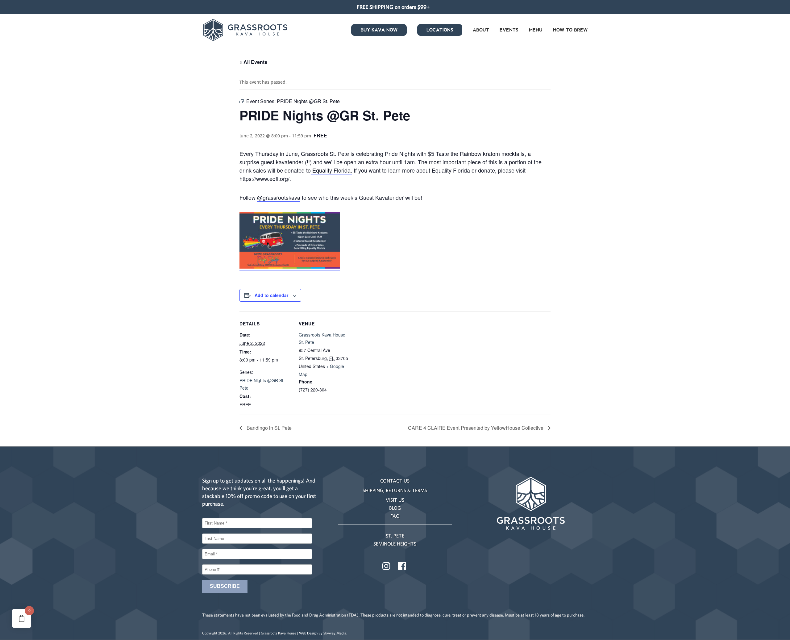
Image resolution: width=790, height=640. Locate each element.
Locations (439, 30)
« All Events (253, 61)
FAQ (395, 516)
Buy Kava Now (379, 30)
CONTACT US (395, 480)
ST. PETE (395, 535)
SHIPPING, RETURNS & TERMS (395, 490)
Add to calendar (271, 295)
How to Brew (570, 30)
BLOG (395, 508)
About (481, 30)
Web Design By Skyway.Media (322, 633)
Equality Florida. (331, 170)
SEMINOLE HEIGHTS (394, 543)
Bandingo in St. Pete (268, 427)
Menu (536, 30)
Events (509, 30)
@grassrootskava (278, 197)
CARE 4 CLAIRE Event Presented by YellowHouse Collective (476, 427)
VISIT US (395, 500)
